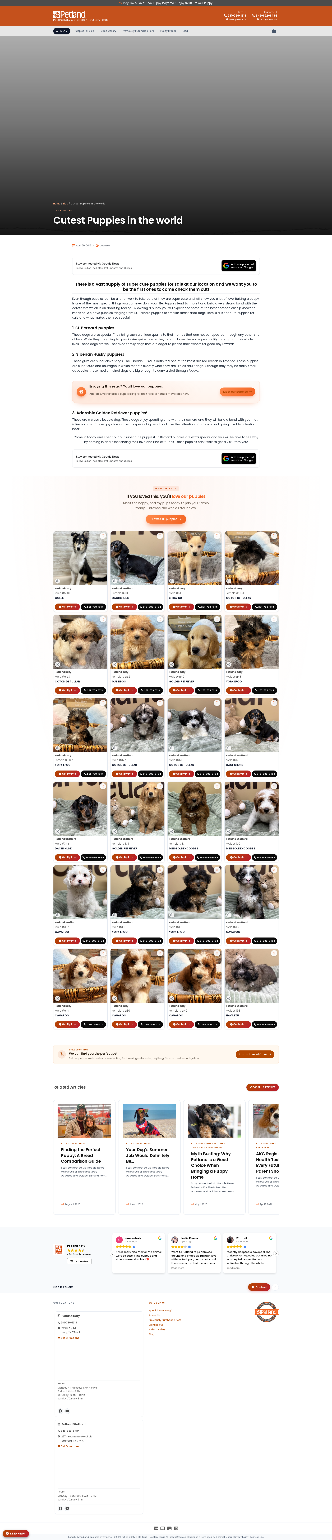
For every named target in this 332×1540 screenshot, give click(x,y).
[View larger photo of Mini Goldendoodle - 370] (274, 786)
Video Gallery (108, 31)
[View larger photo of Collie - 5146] (103, 536)
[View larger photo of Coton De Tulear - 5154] (274, 536)
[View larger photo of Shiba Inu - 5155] (217, 536)
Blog (185, 31)
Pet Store (205, 1143)
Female (120, 593)
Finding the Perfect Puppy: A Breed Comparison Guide (81, 1155)
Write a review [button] (79, 1261)
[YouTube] (67, 1411)
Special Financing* (160, 1310)
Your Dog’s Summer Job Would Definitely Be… (147, 1155)
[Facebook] (60, 1411)
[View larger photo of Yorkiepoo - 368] (160, 870)
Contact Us (156, 1325)
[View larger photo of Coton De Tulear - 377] (160, 703)
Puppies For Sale (84, 31)
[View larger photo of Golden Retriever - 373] (160, 786)
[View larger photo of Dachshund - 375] (274, 703)
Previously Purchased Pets (138, 31)
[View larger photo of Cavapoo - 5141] (103, 953)
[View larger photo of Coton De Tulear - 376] (217, 703)
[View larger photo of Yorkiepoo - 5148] (274, 619)
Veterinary (216, 1147)
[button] (276, 1253)
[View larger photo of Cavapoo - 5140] (217, 953)
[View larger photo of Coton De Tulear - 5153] (103, 619)
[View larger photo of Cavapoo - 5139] (160, 953)
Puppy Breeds (168, 31)
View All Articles (262, 1087)
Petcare (218, 1143)
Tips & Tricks (62, 210)
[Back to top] (275, 1287)
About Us (154, 1315)
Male (62, 593)
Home (56, 203)
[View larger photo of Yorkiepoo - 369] (217, 870)
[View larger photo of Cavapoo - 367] (103, 870)
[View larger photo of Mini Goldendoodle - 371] (217, 786)
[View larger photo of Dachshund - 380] (160, 536)
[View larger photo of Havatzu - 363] (274, 953)
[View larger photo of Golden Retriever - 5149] (217, 619)
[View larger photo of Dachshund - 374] (103, 786)
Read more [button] (122, 1268)
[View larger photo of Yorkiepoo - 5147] (103, 703)
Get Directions (69, 1338)
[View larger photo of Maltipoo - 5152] (160, 619)
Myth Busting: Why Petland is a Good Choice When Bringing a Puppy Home (211, 1165)
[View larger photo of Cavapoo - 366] (274, 870)
